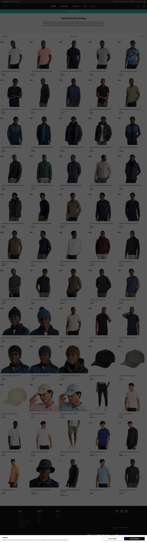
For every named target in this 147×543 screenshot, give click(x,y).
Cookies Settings (112, 538)
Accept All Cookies (134, 538)
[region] (73, 539)
